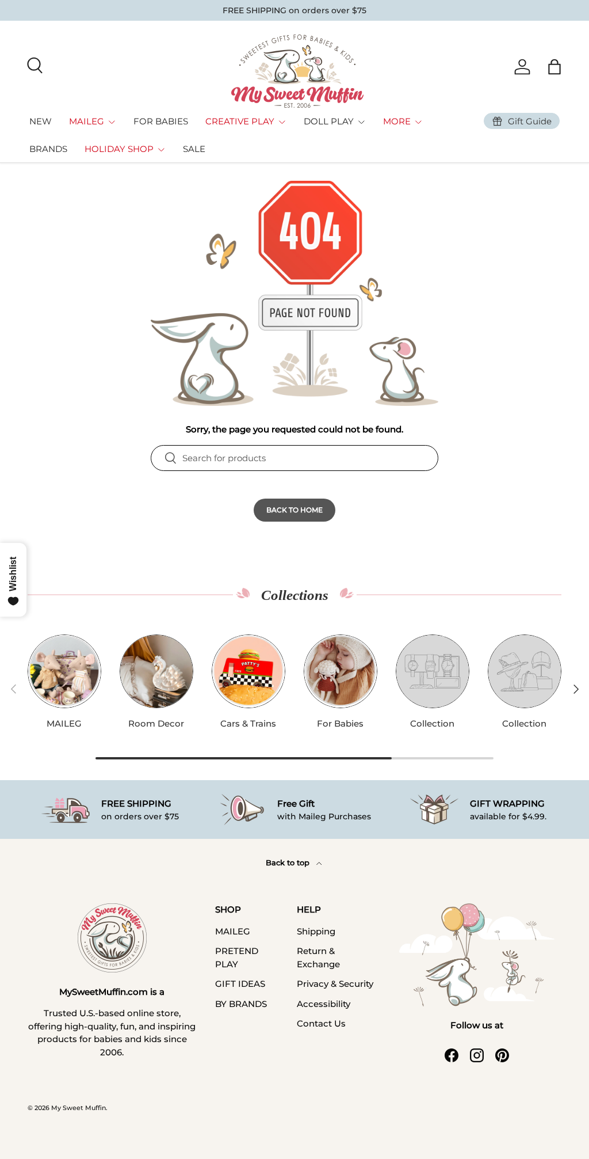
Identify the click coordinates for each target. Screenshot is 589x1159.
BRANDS (48, 148)
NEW (40, 121)
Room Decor (156, 723)
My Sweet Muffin (78, 1108)
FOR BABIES (160, 121)
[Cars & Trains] (248, 671)
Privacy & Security (335, 983)
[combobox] (294, 458)
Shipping (316, 931)
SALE (194, 148)
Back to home (294, 510)
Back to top (289, 862)
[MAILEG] (64, 671)
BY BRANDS (241, 1003)
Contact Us (321, 1023)
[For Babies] (340, 671)
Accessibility (323, 1003)
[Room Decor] (156, 671)
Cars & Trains (248, 723)
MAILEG (64, 723)
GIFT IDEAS (240, 983)
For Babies (340, 723)
